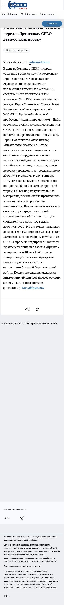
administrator (39, 62)
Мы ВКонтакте (29, 14)
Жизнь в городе (16, 50)
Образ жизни (47, 14)
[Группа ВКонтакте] (6, 518)
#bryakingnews (32, 288)
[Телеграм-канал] (21, 518)
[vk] (27, 309)
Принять (52, 23)
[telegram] (38, 309)
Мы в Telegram (10, 14)
